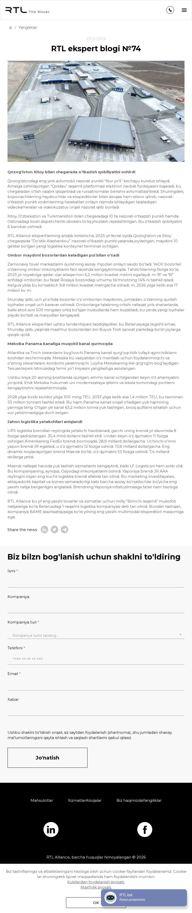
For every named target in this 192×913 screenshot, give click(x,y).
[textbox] (96, 635)
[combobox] (96, 634)
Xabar (13, 699)
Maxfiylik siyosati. (96, 887)
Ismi (11, 570)
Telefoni (15, 648)
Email (13, 673)
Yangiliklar (152, 800)
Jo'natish (47, 758)
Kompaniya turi (22, 622)
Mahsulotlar (41, 800)
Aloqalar (94, 800)
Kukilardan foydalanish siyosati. (96, 882)
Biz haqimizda (129, 800)
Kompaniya (18, 596)
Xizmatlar (77, 800)
